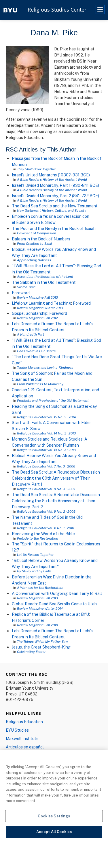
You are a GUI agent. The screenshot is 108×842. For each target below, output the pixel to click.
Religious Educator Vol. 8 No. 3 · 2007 (46, 489)
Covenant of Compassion (36, 233)
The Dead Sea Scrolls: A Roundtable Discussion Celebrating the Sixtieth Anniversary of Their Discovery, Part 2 (56, 500)
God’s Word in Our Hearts (36, 351)
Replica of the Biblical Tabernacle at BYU (50, 614)
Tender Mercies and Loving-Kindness (45, 367)
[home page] (10, 10)
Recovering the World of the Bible (43, 533)
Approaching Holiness (34, 260)
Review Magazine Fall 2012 (37, 318)
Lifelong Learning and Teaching (41, 303)
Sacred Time (26, 287)
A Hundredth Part (30, 334)
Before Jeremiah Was (31, 576)
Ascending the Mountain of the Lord (45, 276)
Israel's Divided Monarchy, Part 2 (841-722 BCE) (55, 195)
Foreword (21, 292)
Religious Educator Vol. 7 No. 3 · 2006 (46, 466)
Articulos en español (25, 746)
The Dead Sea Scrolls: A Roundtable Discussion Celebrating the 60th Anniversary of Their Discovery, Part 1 (56, 478)
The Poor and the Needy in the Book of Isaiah (54, 228)
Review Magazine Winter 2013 (40, 308)
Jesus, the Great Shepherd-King (41, 646)
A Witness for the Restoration (40, 587)
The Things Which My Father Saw (42, 641)
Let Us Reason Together (35, 554)
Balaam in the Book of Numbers (41, 238)
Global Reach (24, 603)
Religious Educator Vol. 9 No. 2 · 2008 (46, 511)
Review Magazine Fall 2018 (37, 625)
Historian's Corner (28, 620)
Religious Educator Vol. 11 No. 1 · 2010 (45, 528)
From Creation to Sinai (34, 243)
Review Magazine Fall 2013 (37, 297)
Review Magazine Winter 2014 (40, 608)
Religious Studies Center (57, 10)
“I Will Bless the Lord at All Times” (43, 340)
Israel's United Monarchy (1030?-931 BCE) (51, 174)
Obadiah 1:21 (23, 389)
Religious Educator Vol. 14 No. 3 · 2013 (46, 433)
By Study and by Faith (34, 571)
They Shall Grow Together (36, 169)
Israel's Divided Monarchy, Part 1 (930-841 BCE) (55, 185)
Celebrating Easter (31, 651)
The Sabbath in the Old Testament (44, 282)
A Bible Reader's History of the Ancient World (52, 179)
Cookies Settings (54, 816)
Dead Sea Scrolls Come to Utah (68, 603)
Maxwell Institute (22, 738)
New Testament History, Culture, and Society (51, 210)
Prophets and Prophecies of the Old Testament (53, 400)
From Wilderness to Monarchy (40, 384)
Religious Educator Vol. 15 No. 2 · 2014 (46, 417)
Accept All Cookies (54, 831)
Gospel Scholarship (30, 313)
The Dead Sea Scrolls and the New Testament (55, 205)
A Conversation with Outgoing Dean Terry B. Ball (57, 593)
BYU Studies (17, 730)
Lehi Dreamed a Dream (32, 323)
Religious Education (24, 721)
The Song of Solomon (32, 373)
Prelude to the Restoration (37, 538)
